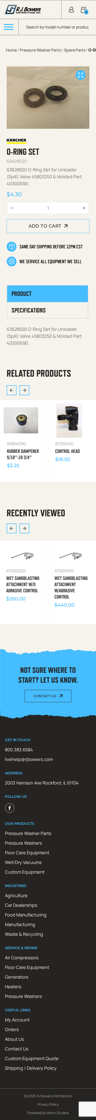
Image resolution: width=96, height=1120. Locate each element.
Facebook (9, 808)
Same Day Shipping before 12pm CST (51, 246)
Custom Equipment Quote (32, 1058)
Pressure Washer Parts (40, 50)
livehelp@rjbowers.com (29, 759)
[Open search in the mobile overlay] (57, 27)
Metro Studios (57, 1112)
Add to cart (45, 226)
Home (11, 50)
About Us (14, 1039)
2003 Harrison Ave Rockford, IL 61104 (42, 783)
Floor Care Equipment (27, 853)
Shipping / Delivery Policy (31, 1068)
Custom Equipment (25, 872)
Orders (12, 1029)
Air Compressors (21, 958)
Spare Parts (74, 50)
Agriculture (16, 895)
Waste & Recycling (24, 934)
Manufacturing (20, 924)
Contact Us (44, 696)
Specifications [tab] (29, 310)
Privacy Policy (48, 1104)
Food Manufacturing (26, 915)
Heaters (13, 987)
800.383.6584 (19, 750)
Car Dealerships (21, 905)
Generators (16, 977)
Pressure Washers (23, 843)
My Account (17, 1020)
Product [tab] (22, 293)
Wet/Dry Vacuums (23, 862)
